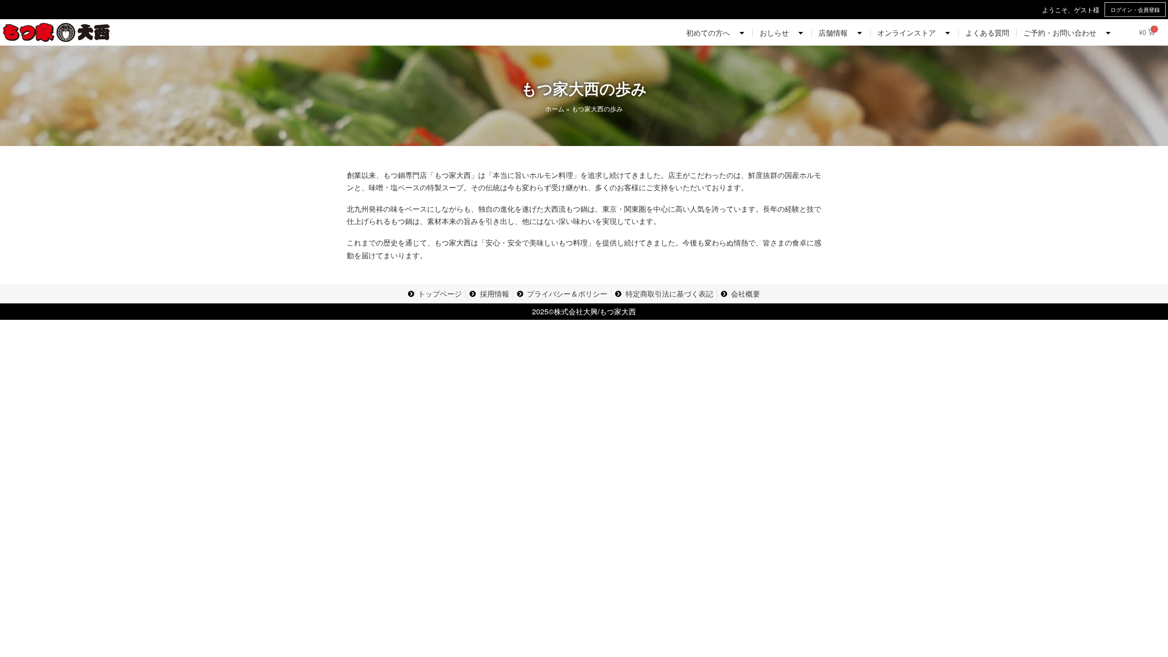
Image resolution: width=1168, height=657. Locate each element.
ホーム (554, 108)
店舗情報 (833, 32)
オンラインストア (906, 32)
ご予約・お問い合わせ (1059, 32)
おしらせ (774, 32)
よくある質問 (987, 32)
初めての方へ (708, 32)
